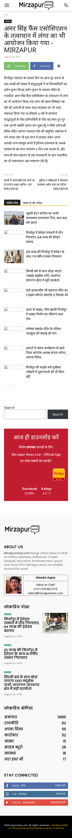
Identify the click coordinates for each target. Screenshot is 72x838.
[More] (59, 66)
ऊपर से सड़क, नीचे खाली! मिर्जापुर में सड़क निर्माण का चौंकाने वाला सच (46, 314)
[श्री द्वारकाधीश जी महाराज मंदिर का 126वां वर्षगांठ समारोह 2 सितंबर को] (14, 295)
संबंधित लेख (12, 202)
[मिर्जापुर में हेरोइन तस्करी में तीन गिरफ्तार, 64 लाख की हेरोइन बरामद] (14, 237)
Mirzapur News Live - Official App (36, 455)
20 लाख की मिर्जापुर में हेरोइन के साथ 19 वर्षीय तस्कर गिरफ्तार (21, 654)
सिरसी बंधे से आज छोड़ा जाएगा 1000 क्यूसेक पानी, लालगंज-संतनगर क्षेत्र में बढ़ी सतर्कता (44, 275)
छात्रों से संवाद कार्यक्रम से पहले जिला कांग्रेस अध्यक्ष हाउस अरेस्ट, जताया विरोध (46, 352)
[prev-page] (6, 386)
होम (6, 15)
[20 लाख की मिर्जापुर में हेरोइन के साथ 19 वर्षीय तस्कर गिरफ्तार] (14, 256)
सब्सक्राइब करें (58, 802)
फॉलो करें (60, 793)
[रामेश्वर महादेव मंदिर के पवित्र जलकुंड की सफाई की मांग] (14, 333)
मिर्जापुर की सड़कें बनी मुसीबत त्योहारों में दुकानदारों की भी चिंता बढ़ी (45, 372)
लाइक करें (60, 785)
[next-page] (12, 386)
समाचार (7, 21)
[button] (6, 5)
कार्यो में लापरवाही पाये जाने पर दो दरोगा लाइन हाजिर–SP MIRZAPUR (19, 185)
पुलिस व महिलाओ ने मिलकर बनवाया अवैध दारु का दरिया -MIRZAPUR (52, 185)
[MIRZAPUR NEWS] (36, 530)
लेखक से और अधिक (32, 202)
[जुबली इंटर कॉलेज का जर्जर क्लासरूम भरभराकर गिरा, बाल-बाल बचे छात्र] (14, 218)
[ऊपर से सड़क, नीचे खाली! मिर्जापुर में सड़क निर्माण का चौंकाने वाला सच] (14, 314)
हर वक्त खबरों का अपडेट (36, 461)
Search (9, 407)
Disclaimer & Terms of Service (47, 828)
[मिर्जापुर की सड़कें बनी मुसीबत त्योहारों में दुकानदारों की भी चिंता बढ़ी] (14, 372)
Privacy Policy (20, 828)
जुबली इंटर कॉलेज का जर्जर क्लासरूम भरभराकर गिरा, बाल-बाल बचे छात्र (46, 218)
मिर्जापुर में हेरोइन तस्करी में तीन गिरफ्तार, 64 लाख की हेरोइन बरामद (44, 237)
